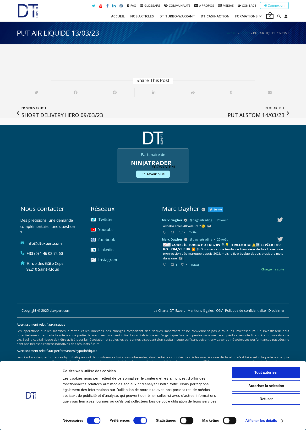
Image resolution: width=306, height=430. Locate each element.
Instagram (107, 259)
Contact (249, 5)
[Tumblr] (231, 92)
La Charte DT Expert (169, 310)
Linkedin (106, 249)
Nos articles (142, 16)
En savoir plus (153, 174)
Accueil (118, 16)
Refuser (266, 399)
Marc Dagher (172, 220)
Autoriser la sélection (266, 386)
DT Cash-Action (215, 16)
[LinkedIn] (153, 92)
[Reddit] (192, 92)
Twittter (105, 219)
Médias (228, 5)
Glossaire (152, 5)
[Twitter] (36, 92)
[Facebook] (75, 92)
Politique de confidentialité (245, 310)
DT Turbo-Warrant (177, 16)
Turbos (245, 33)
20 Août (222, 220)
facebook (106, 239)
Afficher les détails (261, 421)
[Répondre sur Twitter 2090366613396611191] (165, 265)
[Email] (269, 92)
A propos (206, 5)
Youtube (106, 229)
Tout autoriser (266, 372)
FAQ (133, 5)
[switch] (140, 420)
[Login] (286, 16)
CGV (219, 310)
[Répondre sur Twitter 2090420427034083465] (165, 232)
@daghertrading (201, 220)
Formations (246, 16)
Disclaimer (276, 310)
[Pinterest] (114, 92)
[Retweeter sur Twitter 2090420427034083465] (173, 232)
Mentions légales (200, 310)
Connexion (276, 5)
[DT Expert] (28, 10)
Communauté (180, 5)
